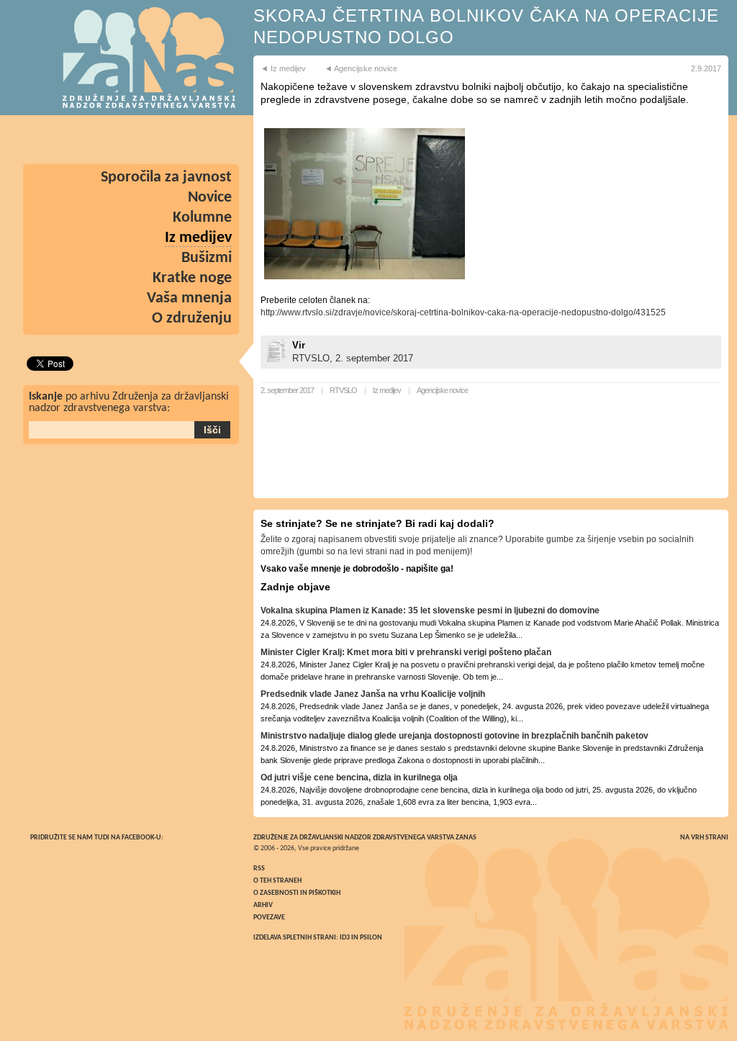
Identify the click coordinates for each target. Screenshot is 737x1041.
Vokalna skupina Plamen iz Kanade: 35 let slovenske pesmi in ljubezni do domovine (430, 610)
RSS (259, 869)
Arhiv (263, 905)
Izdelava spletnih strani (294, 938)
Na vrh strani (704, 838)
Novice (210, 197)
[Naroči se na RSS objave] (49, 139)
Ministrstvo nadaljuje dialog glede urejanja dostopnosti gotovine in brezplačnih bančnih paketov (454, 736)
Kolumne (202, 217)
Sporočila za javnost (166, 177)
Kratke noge (192, 278)
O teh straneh (277, 881)
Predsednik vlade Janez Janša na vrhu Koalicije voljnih (373, 694)
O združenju (192, 318)
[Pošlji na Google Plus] (132, 139)
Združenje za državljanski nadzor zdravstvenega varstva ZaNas (364, 838)
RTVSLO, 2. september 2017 (352, 358)
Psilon (371, 938)
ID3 (345, 938)
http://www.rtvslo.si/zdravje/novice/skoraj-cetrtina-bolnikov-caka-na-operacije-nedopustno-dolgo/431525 (463, 312)
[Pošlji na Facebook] (216, 139)
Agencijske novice (442, 390)
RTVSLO (343, 390)
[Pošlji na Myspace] (90, 139)
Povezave (269, 917)
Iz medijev (387, 390)
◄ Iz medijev (283, 68)
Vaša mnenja (189, 298)
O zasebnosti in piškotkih (296, 893)
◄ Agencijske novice (361, 68)
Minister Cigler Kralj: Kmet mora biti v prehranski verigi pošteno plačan (406, 652)
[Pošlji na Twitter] (174, 139)
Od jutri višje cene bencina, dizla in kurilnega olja (359, 777)
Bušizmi (206, 258)
